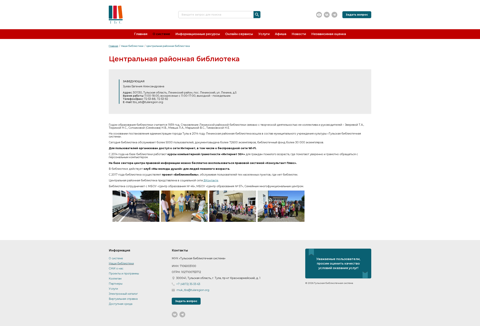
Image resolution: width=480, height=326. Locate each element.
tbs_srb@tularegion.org (148, 102)
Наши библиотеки (132, 46)
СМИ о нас (116, 268)
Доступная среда (120, 304)
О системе (161, 34)
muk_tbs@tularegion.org (193, 290)
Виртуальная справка (123, 299)
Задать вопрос (357, 14)
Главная (140, 34)
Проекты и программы (124, 273)
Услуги (264, 34)
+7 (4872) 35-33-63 (188, 284)
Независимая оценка (328, 34)
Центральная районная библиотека (168, 46)
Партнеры (115, 283)
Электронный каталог (123, 293)
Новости (299, 34)
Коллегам (115, 278)
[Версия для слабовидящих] (319, 15)
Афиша (280, 34)
